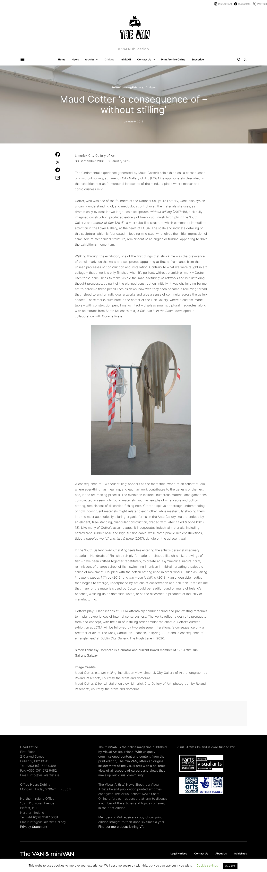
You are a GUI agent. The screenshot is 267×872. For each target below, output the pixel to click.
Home (61, 59)
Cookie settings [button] (207, 865)
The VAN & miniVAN (47, 853)
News (75, 59)
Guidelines (240, 853)
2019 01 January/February (127, 87)
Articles (89, 59)
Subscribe (198, 59)
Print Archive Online (173, 59)
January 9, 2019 (133, 121)
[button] (245, 59)
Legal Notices (178, 853)
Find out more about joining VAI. (121, 827)
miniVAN (126, 59)
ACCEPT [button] (230, 865)
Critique (109, 59)
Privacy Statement (33, 827)
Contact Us (144, 59)
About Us (221, 853)
